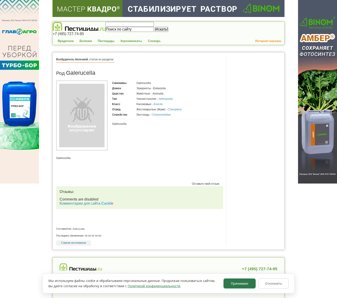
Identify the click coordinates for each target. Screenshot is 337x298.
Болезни (86, 41)
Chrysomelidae (161, 114)
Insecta (158, 104)
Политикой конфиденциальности (154, 286)
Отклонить (273, 283)
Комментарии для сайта (86, 203)
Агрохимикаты (131, 41)
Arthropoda (166, 98)
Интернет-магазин (268, 41)
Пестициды (106, 41)
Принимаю (239, 283)
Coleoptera (175, 109)
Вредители (66, 41)
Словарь (154, 41)
